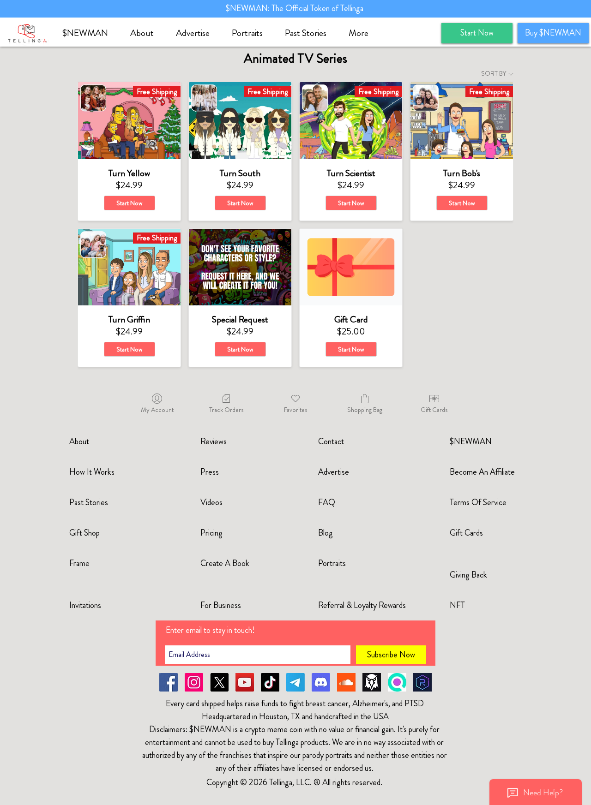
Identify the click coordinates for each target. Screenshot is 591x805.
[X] (219, 682)
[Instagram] (194, 682)
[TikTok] (270, 682)
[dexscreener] (371, 682)
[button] (146, 33)
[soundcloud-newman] (346, 682)
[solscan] (397, 682)
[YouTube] (244, 682)
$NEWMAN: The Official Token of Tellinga (295, 8)
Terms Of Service (478, 502)
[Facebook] (168, 682)
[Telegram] (295, 682)
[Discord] (321, 682)
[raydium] (422, 682)
